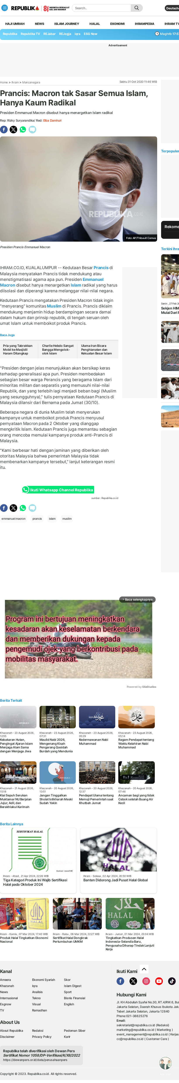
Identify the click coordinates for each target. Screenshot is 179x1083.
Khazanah (7, 986)
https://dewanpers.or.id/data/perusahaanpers (35, 1060)
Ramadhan (39, 1010)
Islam (76, 285)
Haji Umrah (15, 24)
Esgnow (5, 1004)
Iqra (35, 986)
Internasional (9, 998)
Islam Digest (72, 986)
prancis (37, 518)
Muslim (54, 306)
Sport (68, 992)
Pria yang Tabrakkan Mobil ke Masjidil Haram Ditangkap (18, 349)
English (69, 1004)
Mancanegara (31, 82)
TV (2, 1010)
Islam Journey (66, 24)
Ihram (15, 82)
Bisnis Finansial (74, 998)
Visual (36, 1004)
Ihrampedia (144, 24)
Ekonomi (117, 24)
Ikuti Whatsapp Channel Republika (61, 490)
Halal (95, 24)
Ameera (5, 980)
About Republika (11, 1030)
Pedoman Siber (74, 1030)
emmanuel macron (14, 518)
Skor (67, 980)
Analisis (37, 992)
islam (52, 518)
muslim (67, 518)
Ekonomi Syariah (43, 980)
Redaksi (37, 1030)
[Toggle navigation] (4, 7)
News (39, 24)
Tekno (36, 998)
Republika (10, 34)
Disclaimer (7, 1036)
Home (4, 82)
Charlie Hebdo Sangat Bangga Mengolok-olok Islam (58, 349)
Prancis (101, 267)
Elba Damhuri (52, 120)
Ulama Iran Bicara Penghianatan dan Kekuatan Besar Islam (96, 349)
